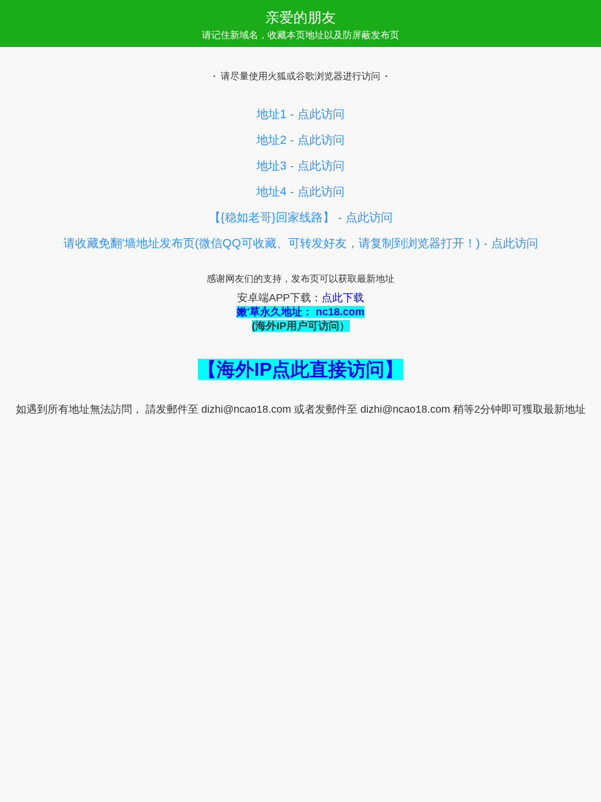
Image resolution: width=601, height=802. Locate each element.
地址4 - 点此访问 (300, 191)
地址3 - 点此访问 (300, 165)
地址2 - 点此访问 (300, 139)
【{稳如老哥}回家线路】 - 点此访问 (301, 217)
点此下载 (343, 298)
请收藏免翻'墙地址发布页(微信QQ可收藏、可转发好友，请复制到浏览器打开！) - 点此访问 (300, 243)
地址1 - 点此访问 (300, 113)
